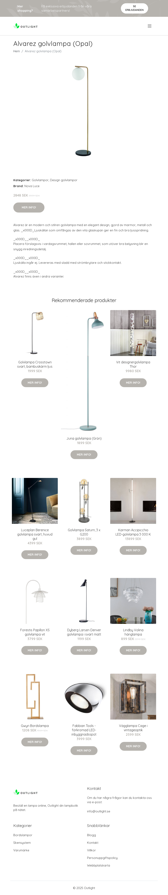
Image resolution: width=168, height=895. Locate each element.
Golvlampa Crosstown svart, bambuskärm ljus (34, 364)
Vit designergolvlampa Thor (133, 364)
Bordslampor (22, 835)
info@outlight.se (98, 811)
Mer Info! (29, 207)
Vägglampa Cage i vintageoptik (133, 728)
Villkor (91, 850)
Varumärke (21, 850)
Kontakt (92, 843)
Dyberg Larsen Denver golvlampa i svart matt (84, 632)
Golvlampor (40, 180)
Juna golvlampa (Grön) (84, 438)
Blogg (91, 835)
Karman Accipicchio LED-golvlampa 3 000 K (133, 532)
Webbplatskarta (98, 865)
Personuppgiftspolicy (102, 858)
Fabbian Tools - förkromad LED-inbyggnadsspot (84, 730)
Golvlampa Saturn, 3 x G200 (84, 532)
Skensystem (22, 843)
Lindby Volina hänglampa (133, 632)
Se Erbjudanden (134, 8)
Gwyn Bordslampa (35, 726)
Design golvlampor (63, 180)
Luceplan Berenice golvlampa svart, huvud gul (34, 534)
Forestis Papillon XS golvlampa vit (35, 632)
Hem (16, 51)
